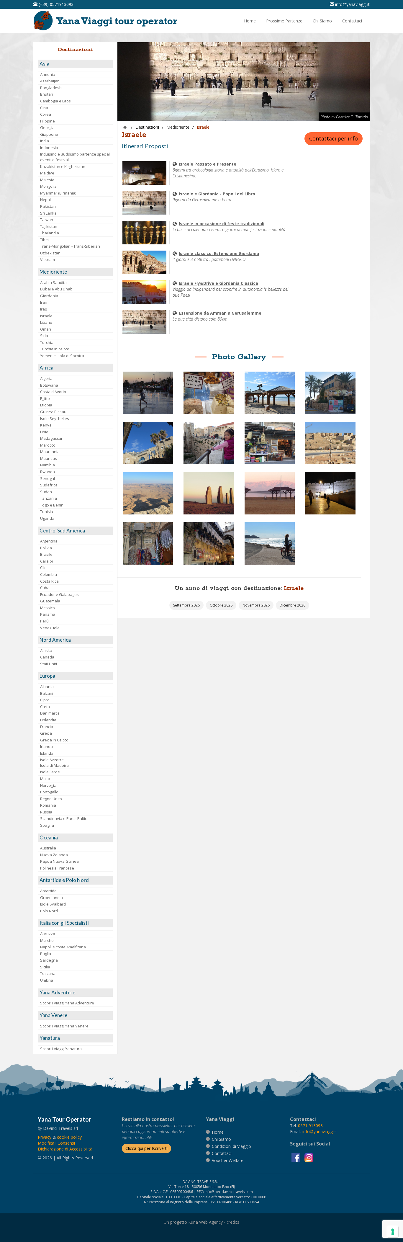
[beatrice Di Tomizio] (148, 442)
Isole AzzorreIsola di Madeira (54, 762)
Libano (46, 322)
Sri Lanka (48, 213)
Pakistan (48, 206)
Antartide (48, 890)
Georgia (47, 127)
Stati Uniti (48, 663)
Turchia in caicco (54, 349)
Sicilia (45, 967)
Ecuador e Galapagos (59, 594)
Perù (44, 621)
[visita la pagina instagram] (308, 1157)
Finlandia (48, 720)
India (44, 140)
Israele (46, 315)
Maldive (47, 173)
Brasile (46, 554)
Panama (47, 614)
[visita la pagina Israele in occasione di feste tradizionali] (144, 232)
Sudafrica (49, 485)
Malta (45, 778)
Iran (43, 302)
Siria (44, 335)
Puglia (45, 953)
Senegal (47, 478)
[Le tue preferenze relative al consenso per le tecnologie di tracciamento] (392, 1231)
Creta (45, 706)
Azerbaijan (50, 81)
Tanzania (48, 498)
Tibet (44, 239)
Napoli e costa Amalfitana (63, 947)
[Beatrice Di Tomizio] (148, 392)
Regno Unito (51, 798)
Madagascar (51, 438)
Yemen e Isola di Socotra (62, 355)
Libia (44, 431)
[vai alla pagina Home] (107, 20)
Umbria (46, 980)
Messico (47, 607)
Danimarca (50, 713)
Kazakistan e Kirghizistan (62, 166)
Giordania (49, 295)
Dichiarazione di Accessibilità (65, 1149)
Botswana (49, 385)
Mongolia (48, 186)
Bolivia (46, 547)
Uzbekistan (50, 253)
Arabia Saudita (53, 282)
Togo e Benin (51, 505)
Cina (44, 107)
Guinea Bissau (53, 411)
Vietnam (47, 259)
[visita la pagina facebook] (296, 1157)
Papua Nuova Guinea (59, 861)
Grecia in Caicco (54, 740)
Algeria (46, 378)
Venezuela (50, 627)
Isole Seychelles (54, 418)
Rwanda (47, 471)
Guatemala (50, 601)
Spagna (47, 825)
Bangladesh (51, 87)
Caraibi (46, 561)
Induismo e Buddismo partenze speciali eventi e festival (75, 156)
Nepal (45, 199)
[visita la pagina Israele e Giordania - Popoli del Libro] (144, 202)
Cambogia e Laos (55, 101)
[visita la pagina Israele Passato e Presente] (144, 172)
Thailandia (49, 233)
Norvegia (48, 785)
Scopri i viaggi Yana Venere (64, 1026)
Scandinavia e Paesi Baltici (64, 818)
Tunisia (46, 511)
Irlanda (46, 746)
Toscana (47, 973)
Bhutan (46, 94)
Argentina (49, 541)
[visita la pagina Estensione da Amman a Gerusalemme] (144, 321)
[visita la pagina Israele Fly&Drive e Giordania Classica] (144, 292)
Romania (48, 805)
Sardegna (49, 960)
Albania (47, 686)
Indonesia (49, 147)
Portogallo (49, 792)
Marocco (47, 445)
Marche (47, 940)
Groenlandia (51, 897)
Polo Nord (49, 910)
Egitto (45, 398)
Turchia (46, 342)
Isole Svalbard (53, 904)
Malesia (47, 179)
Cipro (45, 699)
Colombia (48, 574)
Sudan (46, 491)
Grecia (46, 733)
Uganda (47, 518)
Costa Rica (49, 581)
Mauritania (50, 451)
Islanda (46, 753)
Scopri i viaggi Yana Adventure (67, 1003)
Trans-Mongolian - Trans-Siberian (70, 246)
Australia (48, 848)
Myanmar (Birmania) (58, 193)
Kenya (46, 425)
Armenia (47, 74)
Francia (46, 726)
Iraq (43, 309)
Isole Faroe (50, 771)
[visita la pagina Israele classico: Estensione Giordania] (144, 262)
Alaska (46, 650)
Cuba (45, 587)
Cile (43, 567)
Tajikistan (48, 226)
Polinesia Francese (57, 868)
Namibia (47, 465)
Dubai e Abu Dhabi (56, 289)
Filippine (47, 121)
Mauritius (48, 458)
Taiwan (46, 219)
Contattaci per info (333, 138)
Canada (47, 657)
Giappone (49, 134)
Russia (46, 812)
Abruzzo (47, 933)
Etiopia (46, 405)
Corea (45, 114)
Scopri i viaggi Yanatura (61, 1048)
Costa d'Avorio (53, 391)
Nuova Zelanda (54, 854)
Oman (45, 329)
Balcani (46, 693)
